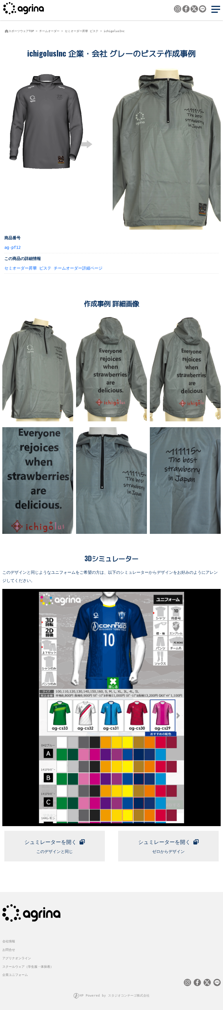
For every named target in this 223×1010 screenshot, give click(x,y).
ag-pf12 (12, 247)
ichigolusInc (114, 31)
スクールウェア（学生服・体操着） (27, 967)
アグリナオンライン (16, 958)
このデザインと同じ (50, 846)
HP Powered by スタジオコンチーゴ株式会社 (115, 995)
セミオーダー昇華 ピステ (81, 31)
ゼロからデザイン (164, 846)
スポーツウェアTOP (21, 31)
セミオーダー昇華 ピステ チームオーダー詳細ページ (53, 268)
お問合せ (8, 950)
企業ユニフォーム (15, 975)
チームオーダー (49, 31)
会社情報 (8, 941)
